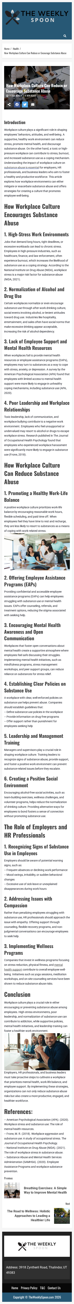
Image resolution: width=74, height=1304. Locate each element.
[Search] (65, 36)
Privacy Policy (29, 1287)
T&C (42, 1287)
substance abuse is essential (21, 167)
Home (14, 1287)
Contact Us (54, 1287)
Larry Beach (16, 95)
